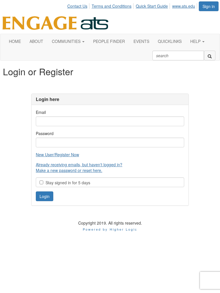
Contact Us (77, 6)
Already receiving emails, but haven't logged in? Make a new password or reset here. (79, 167)
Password (45, 133)
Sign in (209, 6)
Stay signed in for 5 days (66, 182)
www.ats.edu (183, 6)
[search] (209, 55)
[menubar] (133, 5)
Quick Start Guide (152, 6)
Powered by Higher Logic (110, 229)
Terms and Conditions (111, 6)
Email (41, 112)
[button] (68, 41)
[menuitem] (79, 5)
